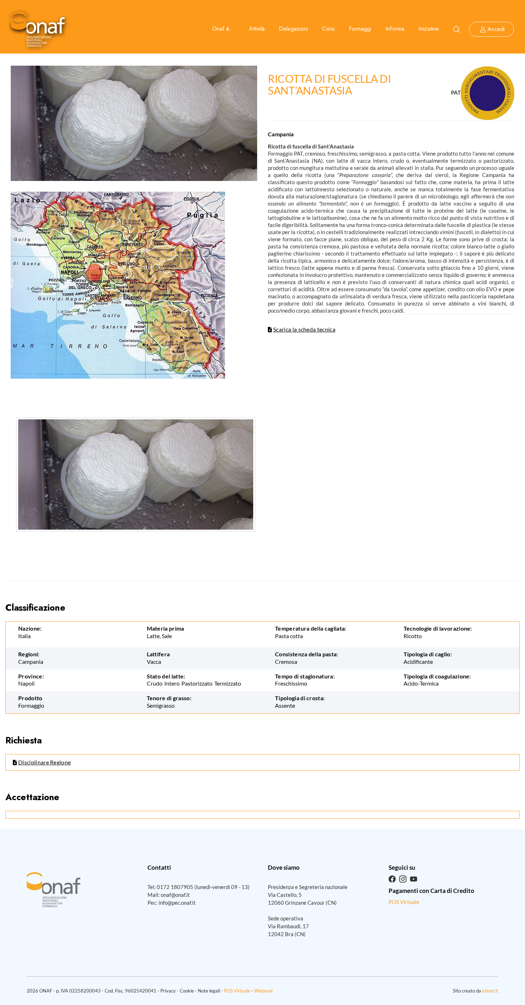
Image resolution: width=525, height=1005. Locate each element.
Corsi (328, 29)
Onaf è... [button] (223, 29)
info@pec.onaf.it (177, 902)
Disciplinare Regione (44, 762)
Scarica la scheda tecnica (304, 329)
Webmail (263, 991)
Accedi (496, 29)
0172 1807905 (175, 887)
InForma (394, 29)
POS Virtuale (404, 902)
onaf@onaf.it (175, 895)
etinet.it (490, 991)
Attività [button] (257, 29)
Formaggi (360, 29)
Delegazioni (293, 29)
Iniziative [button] (429, 29)
